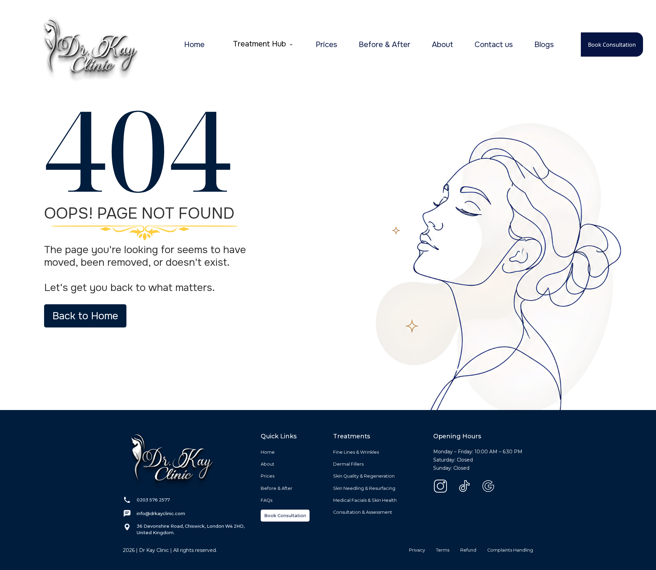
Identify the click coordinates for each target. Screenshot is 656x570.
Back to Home (85, 315)
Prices (326, 44)
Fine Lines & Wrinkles (356, 452)
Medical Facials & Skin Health (365, 500)
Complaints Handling (510, 550)
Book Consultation (612, 44)
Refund (468, 550)
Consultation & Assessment (362, 512)
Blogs (544, 44)
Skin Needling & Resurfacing (364, 488)
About (442, 44)
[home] (78, 44)
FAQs (266, 500)
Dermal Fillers (348, 464)
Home (194, 44)
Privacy (417, 550)
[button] (263, 45)
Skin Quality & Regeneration (364, 476)
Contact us (494, 44)
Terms (442, 550)
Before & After (384, 44)
